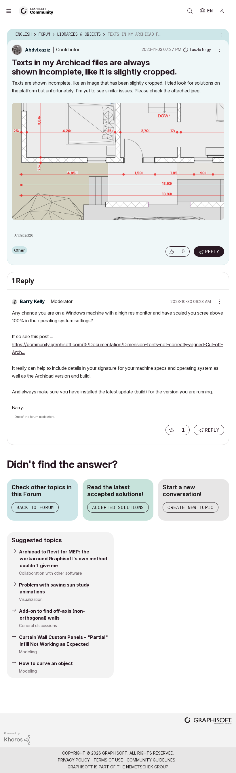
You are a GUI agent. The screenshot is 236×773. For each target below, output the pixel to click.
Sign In (224, 11)
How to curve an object (46, 663)
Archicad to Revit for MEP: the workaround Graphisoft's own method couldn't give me (63, 558)
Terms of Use (108, 759)
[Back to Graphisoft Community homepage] (38, 10)
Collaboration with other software (50, 573)
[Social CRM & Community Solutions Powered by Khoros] (17, 737)
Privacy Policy (74, 759)
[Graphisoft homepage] (208, 721)
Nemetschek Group (147, 766)
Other (19, 250)
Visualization (31, 599)
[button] (171, 251)
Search (190, 11)
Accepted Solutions (118, 507)
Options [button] (221, 34)
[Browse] (11, 11)
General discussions (38, 625)
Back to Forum (35, 507)
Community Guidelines (151, 759)
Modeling (28, 651)
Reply (212, 251)
